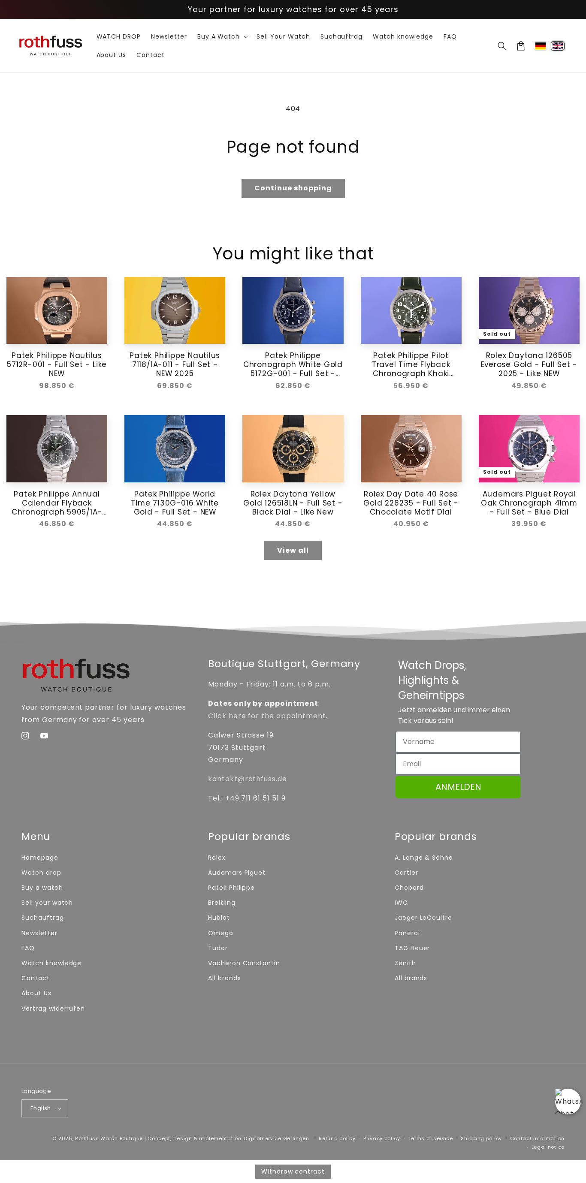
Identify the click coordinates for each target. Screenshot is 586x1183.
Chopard (409, 887)
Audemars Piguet (237, 872)
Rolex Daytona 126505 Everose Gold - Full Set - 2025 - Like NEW (529, 364)
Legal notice (548, 1147)
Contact (35, 978)
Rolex (217, 857)
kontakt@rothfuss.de (247, 779)
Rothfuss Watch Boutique (109, 1138)
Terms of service (430, 1138)
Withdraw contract (293, 1171)
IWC (401, 902)
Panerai (407, 933)
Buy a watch (42, 887)
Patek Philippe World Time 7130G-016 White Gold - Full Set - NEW (175, 503)
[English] (558, 46)
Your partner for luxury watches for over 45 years (293, 9)
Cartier (406, 872)
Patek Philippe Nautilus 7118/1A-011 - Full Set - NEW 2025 (175, 364)
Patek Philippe (231, 887)
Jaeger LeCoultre (423, 917)
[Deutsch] (540, 46)
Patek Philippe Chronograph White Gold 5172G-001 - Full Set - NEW (293, 364)
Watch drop (41, 872)
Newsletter (39, 933)
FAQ (28, 948)
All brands (224, 978)
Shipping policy (481, 1138)
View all (293, 550)
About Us (36, 993)
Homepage (39, 857)
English (40, 1108)
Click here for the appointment (267, 716)
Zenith (405, 963)
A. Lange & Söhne (424, 857)
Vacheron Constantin (244, 963)
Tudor (218, 948)
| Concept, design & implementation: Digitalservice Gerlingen (227, 1138)
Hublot (219, 917)
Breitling (222, 902)
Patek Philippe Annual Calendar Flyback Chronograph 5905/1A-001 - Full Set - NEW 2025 (57, 503)
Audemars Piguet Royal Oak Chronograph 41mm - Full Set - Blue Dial (529, 503)
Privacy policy (381, 1138)
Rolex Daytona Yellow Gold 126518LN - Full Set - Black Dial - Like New (292, 503)
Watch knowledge (51, 963)
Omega (220, 933)
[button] (501, 45)
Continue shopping (293, 188)
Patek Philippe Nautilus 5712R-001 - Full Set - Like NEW (57, 364)
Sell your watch (47, 902)
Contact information (537, 1138)
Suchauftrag (42, 917)
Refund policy (337, 1138)
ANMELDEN (458, 787)
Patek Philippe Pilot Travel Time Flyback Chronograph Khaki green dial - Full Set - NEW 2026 (411, 364)
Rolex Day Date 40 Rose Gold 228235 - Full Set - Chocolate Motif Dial (411, 503)
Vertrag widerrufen (53, 1008)
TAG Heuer (412, 948)
